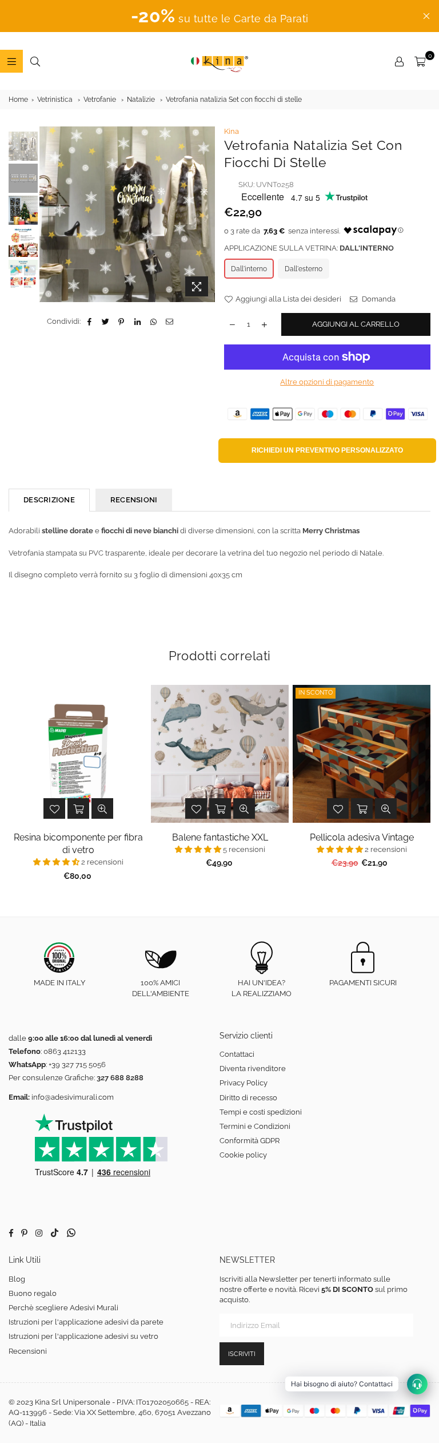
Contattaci (237, 1054)
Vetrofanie (99, 100)
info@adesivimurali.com (72, 1097)
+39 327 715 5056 (77, 1064)
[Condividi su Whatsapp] (153, 321)
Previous (49, 214)
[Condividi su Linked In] (137, 321)
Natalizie (141, 100)
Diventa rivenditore (253, 1068)
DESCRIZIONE (49, 499)
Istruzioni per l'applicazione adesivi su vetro (83, 1336)
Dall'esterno (303, 269)
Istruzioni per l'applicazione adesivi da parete (86, 1322)
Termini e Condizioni (255, 1126)
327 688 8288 (120, 1077)
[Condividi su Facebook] (89, 321)
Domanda (378, 299)
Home (18, 100)
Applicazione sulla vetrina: (309, 248)
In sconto (315, 692)
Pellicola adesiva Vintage (362, 837)
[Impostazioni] (399, 61)
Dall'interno (249, 269)
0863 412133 (64, 1051)
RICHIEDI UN (327, 450)
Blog (17, 1279)
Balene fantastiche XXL (220, 837)
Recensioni (28, 1351)
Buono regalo (33, 1293)
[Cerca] (35, 61)
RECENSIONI (134, 499)
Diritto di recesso (248, 1097)
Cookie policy (243, 1155)
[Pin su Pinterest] (121, 321)
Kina (231, 131)
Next (207, 210)
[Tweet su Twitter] (105, 321)
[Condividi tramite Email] (169, 321)
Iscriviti (242, 1354)
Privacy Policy (244, 1083)
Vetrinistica (55, 100)
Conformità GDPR (250, 1140)
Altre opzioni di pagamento (327, 382)
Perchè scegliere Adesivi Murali (63, 1307)
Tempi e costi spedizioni (261, 1112)
